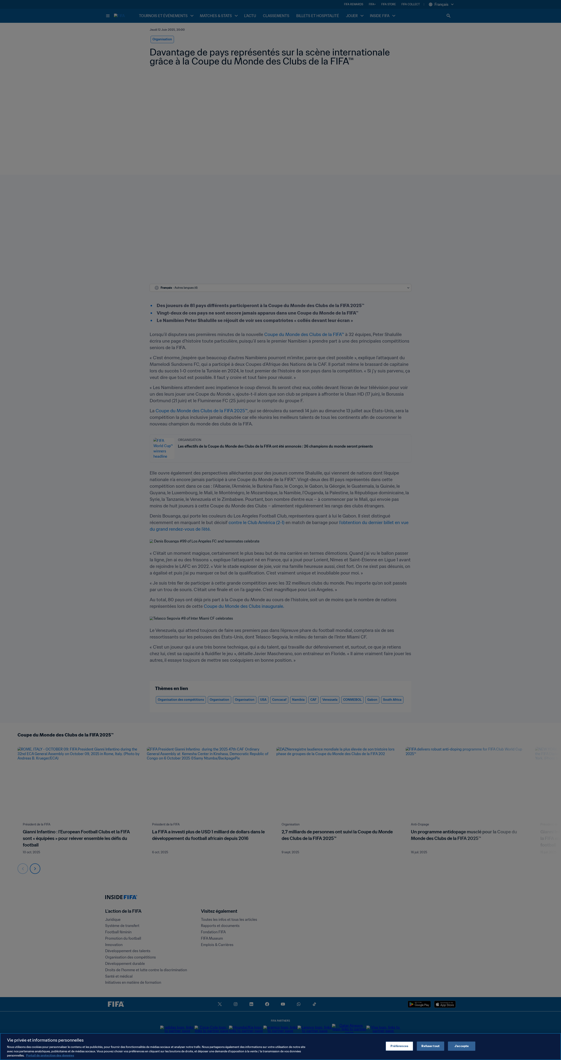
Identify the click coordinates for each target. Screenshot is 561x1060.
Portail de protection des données (50, 1055)
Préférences (399, 1046)
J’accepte (461, 1046)
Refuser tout (430, 1046)
